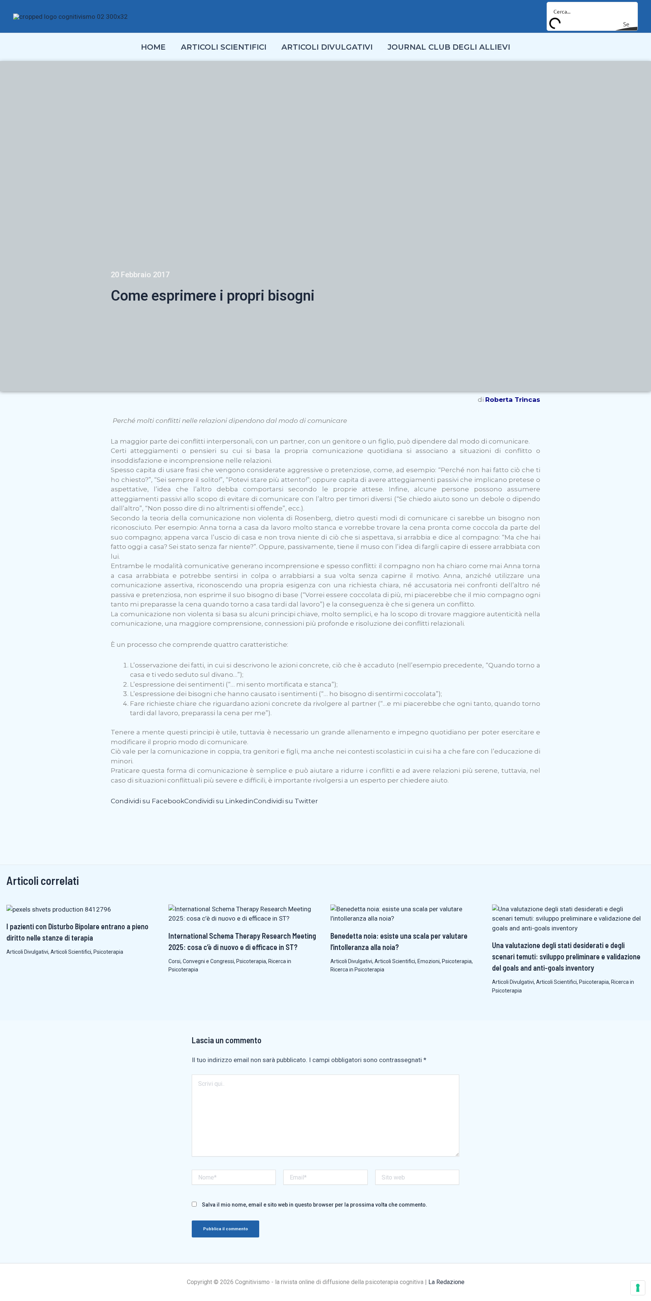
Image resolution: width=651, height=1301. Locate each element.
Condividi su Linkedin (219, 801)
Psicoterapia (108, 952)
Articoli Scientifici (70, 952)
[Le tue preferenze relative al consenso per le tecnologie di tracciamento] (638, 1288)
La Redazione (446, 1282)
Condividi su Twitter (286, 801)
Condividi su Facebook (147, 801)
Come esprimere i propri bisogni (213, 295)
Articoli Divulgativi (27, 952)
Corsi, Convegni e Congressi (201, 961)
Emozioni (428, 961)
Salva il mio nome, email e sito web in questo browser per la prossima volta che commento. (314, 1205)
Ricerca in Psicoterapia (357, 970)
